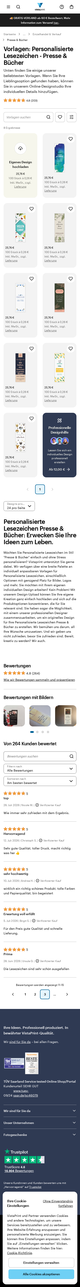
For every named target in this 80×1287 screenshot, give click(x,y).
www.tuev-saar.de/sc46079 (20, 1093)
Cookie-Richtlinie (19, 1253)
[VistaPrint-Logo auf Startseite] (40, 6)
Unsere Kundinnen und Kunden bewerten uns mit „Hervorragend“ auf (35, 1184)
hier (56, 22)
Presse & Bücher (17, 39)
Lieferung (20, 186)
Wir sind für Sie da (17, 1111)
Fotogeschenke (15, 1135)
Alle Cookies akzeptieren (41, 1274)
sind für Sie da (20, 1042)
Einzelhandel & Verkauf (47, 34)
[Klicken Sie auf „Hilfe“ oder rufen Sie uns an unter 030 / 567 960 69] (62, 7)
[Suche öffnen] (18, 7)
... (24, 34)
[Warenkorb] (71, 7)
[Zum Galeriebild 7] (48, 732)
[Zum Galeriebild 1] (32, 732)
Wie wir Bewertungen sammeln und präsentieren (39, 680)
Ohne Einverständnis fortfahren (58, 1203)
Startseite (10, 34)
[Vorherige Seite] (27, 489)
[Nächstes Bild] (74, 716)
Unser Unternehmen (19, 1123)
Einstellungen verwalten (41, 1262)
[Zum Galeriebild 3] (37, 732)
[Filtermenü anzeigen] (71, 117)
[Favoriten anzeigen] (60, 117)
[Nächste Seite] (52, 489)
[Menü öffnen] (8, 7)
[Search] (72, 756)
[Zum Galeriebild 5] (42, 732)
